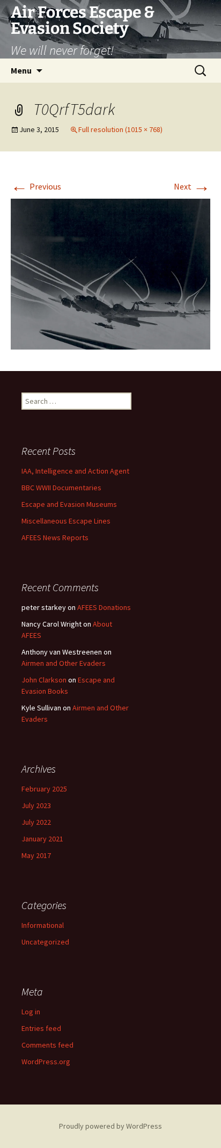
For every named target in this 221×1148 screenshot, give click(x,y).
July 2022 (36, 822)
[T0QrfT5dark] (110, 273)
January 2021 (42, 839)
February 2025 (44, 789)
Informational (42, 925)
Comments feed (47, 1045)
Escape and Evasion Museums (69, 504)
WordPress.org (45, 1061)
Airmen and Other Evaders (63, 663)
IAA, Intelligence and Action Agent (75, 471)
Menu (21, 70)
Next (192, 186)
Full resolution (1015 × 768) (120, 129)
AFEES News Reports (55, 537)
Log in (30, 1011)
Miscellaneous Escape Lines (65, 521)
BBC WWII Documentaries (61, 487)
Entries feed (41, 1028)
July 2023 (36, 805)
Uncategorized (45, 942)
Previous (36, 186)
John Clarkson (44, 680)
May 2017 (36, 855)
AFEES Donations (104, 607)
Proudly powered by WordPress (110, 1126)
